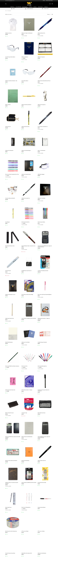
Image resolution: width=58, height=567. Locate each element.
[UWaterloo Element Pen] (45, 24)
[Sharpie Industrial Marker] (45, 498)
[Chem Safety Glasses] (29, 72)
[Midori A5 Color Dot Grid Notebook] (29, 428)
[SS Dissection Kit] (12, 118)
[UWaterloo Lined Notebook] (45, 544)
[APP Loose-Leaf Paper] (29, 522)
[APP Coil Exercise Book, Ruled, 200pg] (29, 286)
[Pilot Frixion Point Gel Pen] (29, 213)
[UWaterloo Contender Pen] (29, 189)
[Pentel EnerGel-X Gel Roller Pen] (45, 118)
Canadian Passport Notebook (42, 342)
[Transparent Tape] (29, 404)
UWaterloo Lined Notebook (42, 553)
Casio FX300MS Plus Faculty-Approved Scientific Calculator (44, 437)
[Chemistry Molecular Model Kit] (12, 189)
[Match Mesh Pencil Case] (45, 404)
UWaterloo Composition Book (26, 174)
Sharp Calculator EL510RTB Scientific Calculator (29, 482)
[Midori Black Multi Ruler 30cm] (12, 237)
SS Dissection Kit (8, 126)
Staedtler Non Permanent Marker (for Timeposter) (43, 390)
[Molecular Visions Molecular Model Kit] (12, 452)
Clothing (30, 6)
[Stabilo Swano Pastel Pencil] (12, 309)
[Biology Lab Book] (12, 96)
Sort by (6, 14)
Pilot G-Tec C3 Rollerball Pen (26, 507)
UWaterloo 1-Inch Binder (41, 198)
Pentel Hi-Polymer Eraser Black (10, 553)
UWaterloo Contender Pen (26, 198)
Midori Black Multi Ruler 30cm (10, 245)
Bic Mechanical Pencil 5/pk (42, 482)
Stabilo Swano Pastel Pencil (9, 318)
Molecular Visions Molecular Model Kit (11, 460)
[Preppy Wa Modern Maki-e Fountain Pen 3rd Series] (29, 237)
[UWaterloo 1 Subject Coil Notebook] (29, 24)
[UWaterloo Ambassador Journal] (12, 286)
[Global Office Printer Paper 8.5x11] (29, 544)
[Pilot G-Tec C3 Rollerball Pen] (29, 498)
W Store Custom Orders (49, 0)
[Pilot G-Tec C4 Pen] (29, 357)
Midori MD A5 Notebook (9, 342)
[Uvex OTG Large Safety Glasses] (12, 48)
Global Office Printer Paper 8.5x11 (27, 553)
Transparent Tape (24, 412)
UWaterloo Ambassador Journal (10, 294)
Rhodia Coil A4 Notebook (25, 460)
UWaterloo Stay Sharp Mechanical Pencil (44, 80)
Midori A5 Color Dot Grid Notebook (27, 436)
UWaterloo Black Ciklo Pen (42, 460)
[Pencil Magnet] (12, 213)
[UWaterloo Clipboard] (29, 48)
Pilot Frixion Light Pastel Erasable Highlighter (45, 294)
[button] (52, 4)
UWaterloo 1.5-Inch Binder (26, 342)
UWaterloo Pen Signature (42, 104)
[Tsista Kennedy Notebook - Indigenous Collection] (45, 309)
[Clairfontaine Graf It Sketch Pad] (12, 381)
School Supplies (24, 6)
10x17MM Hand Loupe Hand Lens (26, 270)
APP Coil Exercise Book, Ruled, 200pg (27, 294)
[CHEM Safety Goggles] (45, 165)
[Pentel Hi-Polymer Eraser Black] (12, 544)
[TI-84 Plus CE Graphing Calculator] (45, 262)
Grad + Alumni (40, 6)
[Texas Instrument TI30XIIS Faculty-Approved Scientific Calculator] (45, 237)
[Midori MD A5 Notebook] (12, 333)
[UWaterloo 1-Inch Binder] (45, 189)
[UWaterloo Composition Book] (29, 165)
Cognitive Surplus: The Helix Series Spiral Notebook (11, 483)
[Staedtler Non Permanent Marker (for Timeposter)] (45, 381)
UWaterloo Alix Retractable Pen (26, 104)
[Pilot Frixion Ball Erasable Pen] (45, 357)
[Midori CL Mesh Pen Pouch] (12, 404)
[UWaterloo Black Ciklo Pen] (45, 452)
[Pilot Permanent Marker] (45, 213)
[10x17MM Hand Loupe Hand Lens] (29, 262)
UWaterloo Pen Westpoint (9, 150)
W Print (44, 0)
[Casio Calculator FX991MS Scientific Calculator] (29, 309)
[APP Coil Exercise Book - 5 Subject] (29, 381)
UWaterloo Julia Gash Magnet (26, 150)
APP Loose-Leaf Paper (25, 531)
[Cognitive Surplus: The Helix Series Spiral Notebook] (12, 474)
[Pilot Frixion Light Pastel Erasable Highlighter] (45, 286)
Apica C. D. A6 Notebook (41, 150)
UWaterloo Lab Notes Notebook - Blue (11, 80)
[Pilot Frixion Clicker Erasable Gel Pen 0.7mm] (12, 165)
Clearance (46, 6)
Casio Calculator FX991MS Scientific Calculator (29, 318)
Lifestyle (35, 6)
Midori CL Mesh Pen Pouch (9, 412)
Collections (12, 6)
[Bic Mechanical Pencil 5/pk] (45, 474)
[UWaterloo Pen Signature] (45, 96)
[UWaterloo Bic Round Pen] (29, 118)
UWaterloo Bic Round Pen (25, 126)
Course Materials (18, 6)
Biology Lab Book (8, 104)
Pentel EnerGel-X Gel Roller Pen (43, 126)
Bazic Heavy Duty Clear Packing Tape (11, 531)
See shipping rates (15, 0)
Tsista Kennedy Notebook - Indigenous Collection (44, 319)
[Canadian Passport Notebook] (45, 333)
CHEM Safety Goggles (41, 174)
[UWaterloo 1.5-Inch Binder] (29, 333)
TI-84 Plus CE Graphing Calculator (43, 270)
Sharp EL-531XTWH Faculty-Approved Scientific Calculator (12, 437)
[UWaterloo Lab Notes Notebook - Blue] (12, 72)
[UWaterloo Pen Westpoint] (12, 141)
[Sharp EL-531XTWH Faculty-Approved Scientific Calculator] (12, 428)
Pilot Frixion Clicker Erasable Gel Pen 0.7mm (12, 174)
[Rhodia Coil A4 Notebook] (29, 452)
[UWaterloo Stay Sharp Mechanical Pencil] (45, 72)
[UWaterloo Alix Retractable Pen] (29, 96)
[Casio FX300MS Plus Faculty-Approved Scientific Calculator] (45, 428)
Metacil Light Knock (8, 507)
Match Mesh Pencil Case (41, 412)
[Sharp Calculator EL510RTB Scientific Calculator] (29, 474)
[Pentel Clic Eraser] (12, 262)
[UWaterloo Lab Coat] (12, 24)
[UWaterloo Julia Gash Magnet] (29, 141)
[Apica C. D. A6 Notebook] (45, 141)
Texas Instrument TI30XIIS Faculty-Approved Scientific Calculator (45, 246)
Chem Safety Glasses (25, 80)
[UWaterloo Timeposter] (45, 48)
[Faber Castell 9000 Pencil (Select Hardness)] (12, 357)
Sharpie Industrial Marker (41, 507)
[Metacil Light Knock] (12, 498)
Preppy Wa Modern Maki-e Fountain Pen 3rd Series (28, 246)
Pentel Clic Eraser (8, 270)
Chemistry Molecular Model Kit (10, 198)
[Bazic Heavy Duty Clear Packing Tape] (12, 522)
